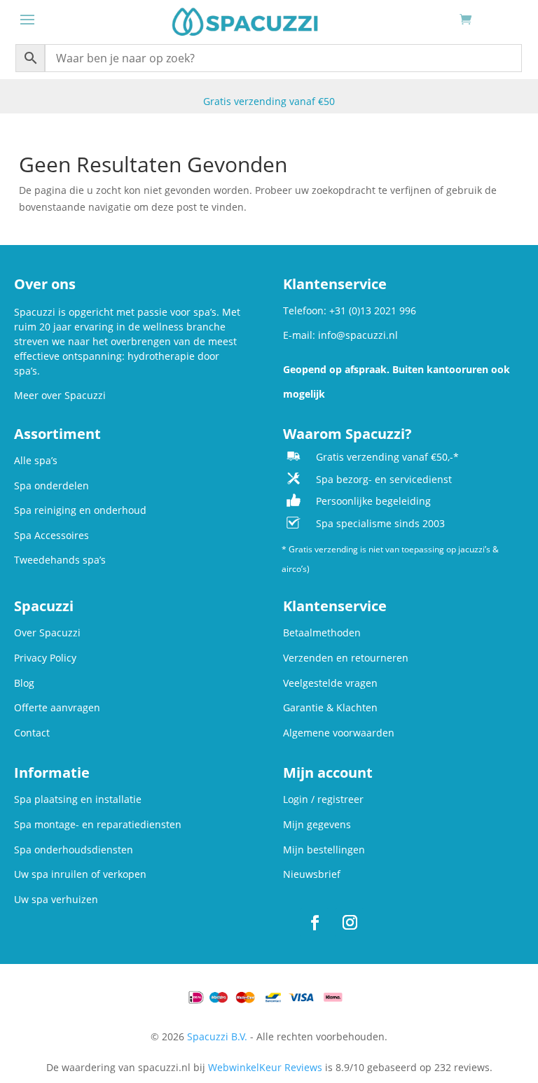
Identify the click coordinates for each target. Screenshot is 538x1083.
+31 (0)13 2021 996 (372, 310)
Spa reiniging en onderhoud (80, 510)
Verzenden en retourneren (345, 657)
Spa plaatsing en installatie (78, 799)
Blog (24, 683)
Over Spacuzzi (47, 632)
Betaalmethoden (322, 632)
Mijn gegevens (317, 824)
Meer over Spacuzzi (60, 395)
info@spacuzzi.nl (358, 335)
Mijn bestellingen (324, 849)
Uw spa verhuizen (56, 899)
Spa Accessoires (51, 535)
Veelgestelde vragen (330, 683)
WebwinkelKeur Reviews (265, 1067)
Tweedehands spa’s (60, 559)
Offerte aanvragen (57, 707)
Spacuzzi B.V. (217, 1036)
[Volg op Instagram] (349, 922)
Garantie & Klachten (330, 707)
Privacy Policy (45, 657)
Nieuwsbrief (311, 874)
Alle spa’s (35, 460)
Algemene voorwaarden (338, 732)
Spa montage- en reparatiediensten (97, 824)
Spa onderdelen (51, 485)
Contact (32, 732)
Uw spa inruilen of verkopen (80, 874)
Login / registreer (323, 799)
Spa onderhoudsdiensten (73, 849)
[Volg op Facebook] (314, 922)
